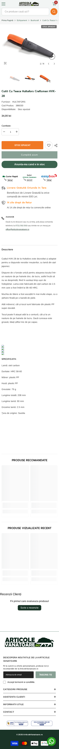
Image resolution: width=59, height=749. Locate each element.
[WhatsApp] (51, 741)
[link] (15, 505)
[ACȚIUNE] (55, 145)
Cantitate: (6, 125)
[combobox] (25, 11)
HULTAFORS (18, 101)
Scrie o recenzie (29, 607)
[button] (48, 63)
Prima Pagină (7, 20)
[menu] (3, 4)
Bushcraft (35, 20)
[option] (14, 78)
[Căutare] (29, 11)
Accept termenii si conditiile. (21, 682)
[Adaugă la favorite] (49, 145)
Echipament (22, 20)
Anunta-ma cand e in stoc (29, 164)
